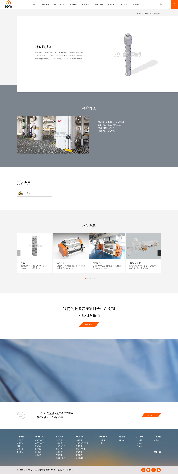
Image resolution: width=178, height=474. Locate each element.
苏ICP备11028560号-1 (47, 470)
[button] (159, 253)
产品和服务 (53, 413)
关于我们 (45, 4)
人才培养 (139, 443)
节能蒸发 (59, 455)
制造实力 (20, 446)
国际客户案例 (60, 458)
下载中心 (102, 443)
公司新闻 (122, 440)
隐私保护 (61, 470)
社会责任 (20, 452)
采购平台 (157, 452)
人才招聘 (124, 4)
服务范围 (102, 440)
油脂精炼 (59, 443)
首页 (35, 4)
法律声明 (70, 470)
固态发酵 (59, 449)
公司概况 (20, 440)
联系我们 (136, 4)
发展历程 (20, 443)
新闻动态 (111, 4)
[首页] (8, 4)
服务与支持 (98, 4)
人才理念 (139, 440)
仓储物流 (59, 452)
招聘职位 (139, 446)
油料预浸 (59, 440)
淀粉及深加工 (60, 446)
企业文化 (20, 449)
